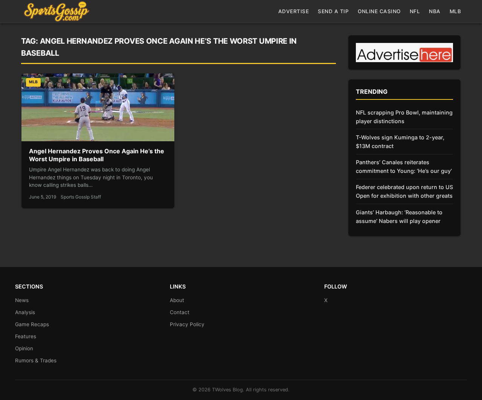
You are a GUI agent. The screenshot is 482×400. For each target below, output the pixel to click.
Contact (179, 312)
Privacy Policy (187, 324)
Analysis (25, 312)
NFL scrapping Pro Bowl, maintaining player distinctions (404, 116)
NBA (435, 11)
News (22, 300)
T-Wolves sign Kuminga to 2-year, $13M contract (400, 141)
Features (25, 336)
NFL (415, 11)
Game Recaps (32, 324)
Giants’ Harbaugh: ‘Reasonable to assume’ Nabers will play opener (399, 216)
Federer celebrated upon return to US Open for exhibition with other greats (404, 191)
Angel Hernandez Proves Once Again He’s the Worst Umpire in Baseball (96, 155)
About (177, 300)
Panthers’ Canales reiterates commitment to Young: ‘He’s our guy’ (404, 166)
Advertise (293, 11)
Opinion (24, 348)
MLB (455, 11)
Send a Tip (333, 11)
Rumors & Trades (35, 360)
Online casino (379, 11)
